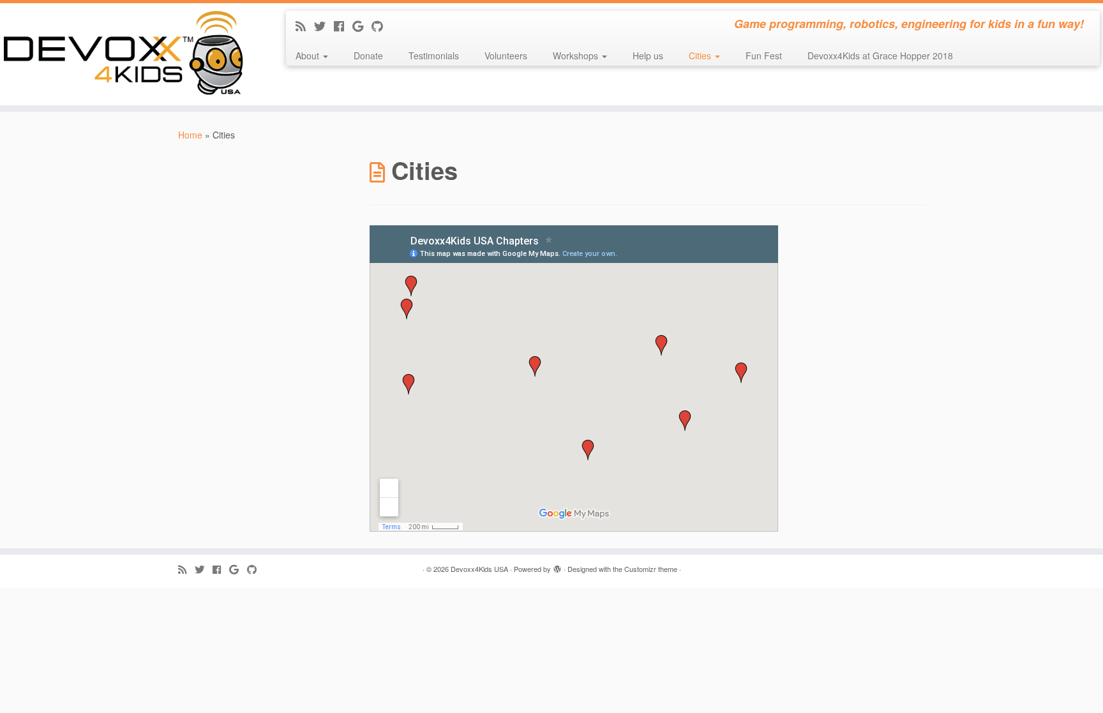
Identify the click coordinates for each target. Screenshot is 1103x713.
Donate (368, 55)
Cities (701, 55)
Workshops (577, 55)
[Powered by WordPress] (557, 566)
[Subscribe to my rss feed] (305, 25)
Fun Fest (764, 55)
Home (190, 134)
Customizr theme (650, 569)
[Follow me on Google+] (361, 25)
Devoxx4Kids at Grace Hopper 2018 (880, 55)
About (309, 55)
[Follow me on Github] (381, 25)
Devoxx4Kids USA (479, 569)
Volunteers (505, 55)
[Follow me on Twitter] (324, 25)
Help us (648, 55)
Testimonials (434, 55)
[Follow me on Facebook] (343, 25)
